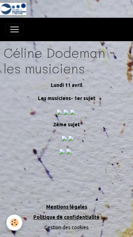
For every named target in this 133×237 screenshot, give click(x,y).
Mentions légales (66, 207)
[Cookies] (14, 223)
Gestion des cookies (66, 227)
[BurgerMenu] (14, 29)
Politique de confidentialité (66, 217)
